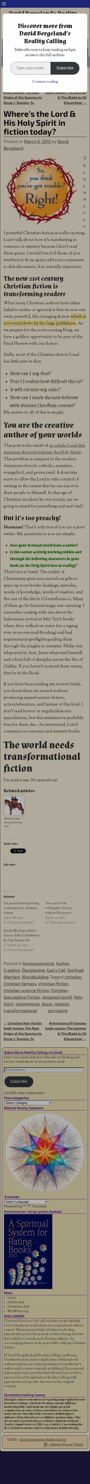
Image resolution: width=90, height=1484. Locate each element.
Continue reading (45, 81)
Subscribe (65, 68)
